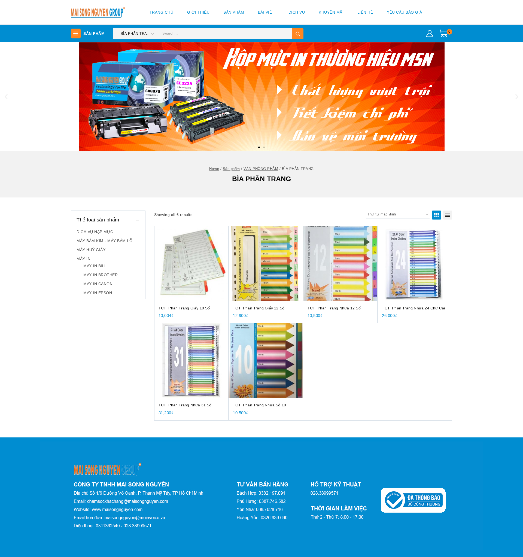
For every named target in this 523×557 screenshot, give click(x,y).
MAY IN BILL (95, 266)
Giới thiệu (198, 12)
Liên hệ (365, 12)
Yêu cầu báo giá (404, 12)
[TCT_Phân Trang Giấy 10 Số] (191, 263)
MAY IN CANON (97, 284)
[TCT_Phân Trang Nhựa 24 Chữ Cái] (415, 263)
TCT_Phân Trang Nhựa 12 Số (334, 308)
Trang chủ (162, 12)
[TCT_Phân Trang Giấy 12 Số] (266, 263)
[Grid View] (436, 215)
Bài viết (266, 12)
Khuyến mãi (331, 12)
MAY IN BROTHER (100, 275)
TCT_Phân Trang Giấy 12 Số (258, 308)
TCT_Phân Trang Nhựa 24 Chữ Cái (413, 308)
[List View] (447, 215)
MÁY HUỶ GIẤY (91, 250)
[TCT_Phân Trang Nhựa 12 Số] (340, 263)
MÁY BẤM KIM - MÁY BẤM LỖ (104, 241)
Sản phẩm (233, 12)
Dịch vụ (296, 12)
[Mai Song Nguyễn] (98, 12)
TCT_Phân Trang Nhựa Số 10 (259, 405)
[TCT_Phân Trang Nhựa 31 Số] (191, 360)
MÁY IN (83, 259)
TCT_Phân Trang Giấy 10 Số (184, 308)
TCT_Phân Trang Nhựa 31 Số (185, 405)
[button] (259, 147)
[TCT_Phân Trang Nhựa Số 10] (266, 360)
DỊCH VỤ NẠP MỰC (95, 232)
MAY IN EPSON (97, 293)
